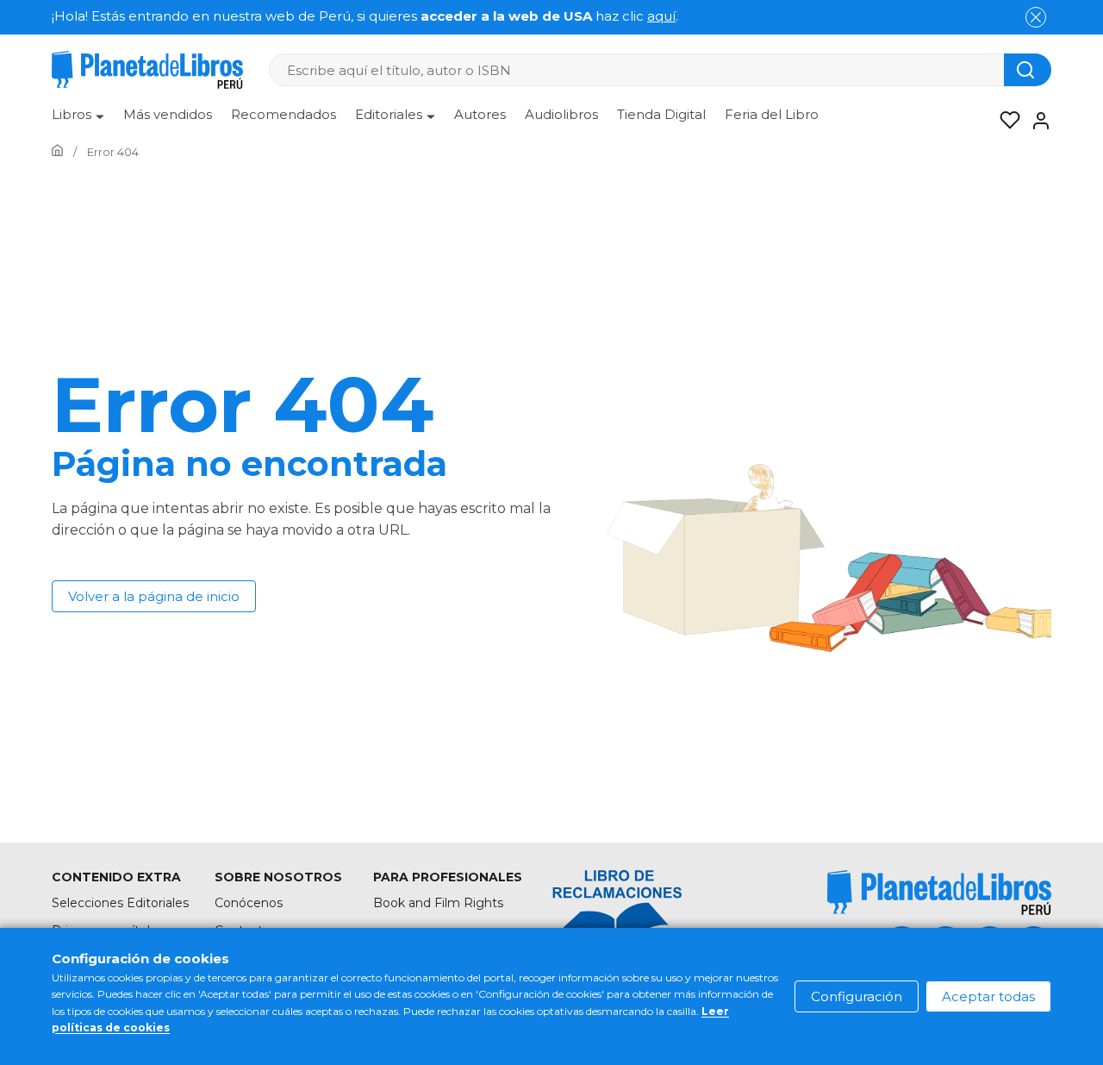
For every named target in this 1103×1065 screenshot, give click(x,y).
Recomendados (283, 114)
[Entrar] (1035, 120)
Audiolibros (561, 114)
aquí (661, 16)
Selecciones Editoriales (120, 903)
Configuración (856, 996)
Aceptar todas (988, 996)
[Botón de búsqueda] (1027, 69)
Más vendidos (167, 114)
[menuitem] (78, 120)
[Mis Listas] (1004, 120)
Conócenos (249, 903)
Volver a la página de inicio (154, 596)
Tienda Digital (661, 114)
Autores (480, 114)
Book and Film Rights (438, 903)
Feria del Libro (772, 114)
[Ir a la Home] (57, 152)
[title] (939, 892)
